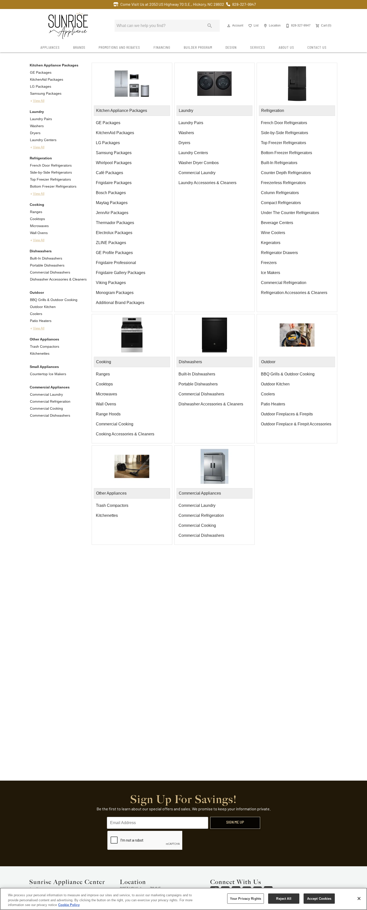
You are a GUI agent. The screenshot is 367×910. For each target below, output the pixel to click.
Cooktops (37, 219)
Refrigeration (41, 158)
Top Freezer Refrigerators (50, 179)
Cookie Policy (69, 905)
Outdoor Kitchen (43, 307)
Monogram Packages (115, 293)
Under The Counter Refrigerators (290, 213)
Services (257, 47)
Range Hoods (108, 414)
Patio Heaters (40, 321)
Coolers (36, 314)
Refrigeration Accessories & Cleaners (294, 293)
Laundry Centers (43, 140)
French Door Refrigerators (51, 165)
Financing (162, 47)
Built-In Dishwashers (46, 258)
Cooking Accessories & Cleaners (125, 434)
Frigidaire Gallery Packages (120, 273)
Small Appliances (44, 367)
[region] (183, 899)
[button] (229, 26)
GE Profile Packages (114, 253)
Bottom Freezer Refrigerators (53, 186)
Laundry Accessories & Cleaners (207, 183)
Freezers (269, 263)
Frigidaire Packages (114, 183)
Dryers (35, 133)
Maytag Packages (112, 203)
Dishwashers (41, 251)
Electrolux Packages (114, 233)
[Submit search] (210, 25)
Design (231, 47)
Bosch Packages (111, 193)
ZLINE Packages (111, 243)
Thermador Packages (115, 223)
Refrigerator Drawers (279, 253)
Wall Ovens (39, 233)
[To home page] (68, 25)
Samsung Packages (45, 93)
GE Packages (40, 72)
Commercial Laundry (46, 394)
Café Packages (109, 173)
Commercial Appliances (50, 387)
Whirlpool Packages (114, 163)
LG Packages (40, 86)
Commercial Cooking (46, 408)
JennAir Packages (112, 213)
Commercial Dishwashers (50, 272)
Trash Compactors (44, 346)
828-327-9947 (244, 5)
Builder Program (198, 47)
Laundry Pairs (41, 119)
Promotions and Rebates (119, 47)
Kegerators (270, 243)
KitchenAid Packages (46, 79)
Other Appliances (44, 339)
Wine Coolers (273, 233)
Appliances (50, 47)
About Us (286, 47)
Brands (79, 47)
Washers (37, 126)
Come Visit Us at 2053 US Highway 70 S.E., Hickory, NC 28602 (172, 5)
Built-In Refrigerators (279, 163)
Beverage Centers (277, 223)
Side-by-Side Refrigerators (51, 172)
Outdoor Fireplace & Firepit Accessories (296, 424)
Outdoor (37, 293)
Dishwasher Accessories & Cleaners (58, 279)
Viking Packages (111, 283)
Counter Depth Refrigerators (286, 173)
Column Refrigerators (280, 193)
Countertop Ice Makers (48, 374)
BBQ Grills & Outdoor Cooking (53, 300)
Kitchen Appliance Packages (54, 65)
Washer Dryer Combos (199, 163)
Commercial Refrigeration (50, 401)
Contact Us (317, 47)
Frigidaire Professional (116, 263)
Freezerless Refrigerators (283, 183)
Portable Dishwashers (47, 265)
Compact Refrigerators (281, 203)
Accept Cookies (319, 898)
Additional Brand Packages (120, 303)
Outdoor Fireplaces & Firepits (287, 414)
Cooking (37, 205)
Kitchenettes (39, 353)
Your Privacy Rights (245, 898)
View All (38, 101)
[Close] (359, 898)
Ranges (36, 212)
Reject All (283, 898)
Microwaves (39, 226)
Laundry (37, 112)
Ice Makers (270, 273)
